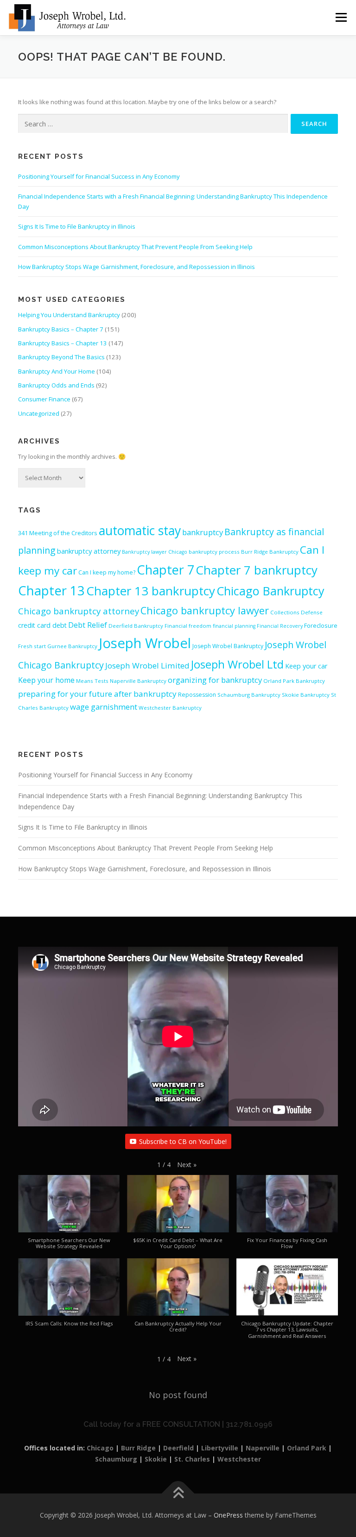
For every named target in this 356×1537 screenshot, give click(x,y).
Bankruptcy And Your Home (56, 371)
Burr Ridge (138, 1447)
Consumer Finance (44, 399)
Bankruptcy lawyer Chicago (154, 552)
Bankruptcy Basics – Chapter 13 (62, 343)
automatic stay (140, 530)
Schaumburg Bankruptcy (248, 694)
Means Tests (92, 680)
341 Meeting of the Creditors (57, 533)
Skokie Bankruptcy (306, 694)
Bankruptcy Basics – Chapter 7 (60, 329)
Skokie (156, 1459)
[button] (186, 1164)
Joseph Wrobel (145, 643)
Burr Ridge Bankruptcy (270, 551)
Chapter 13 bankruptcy (150, 590)
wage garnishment (103, 706)
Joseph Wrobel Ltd (237, 664)
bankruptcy (202, 532)
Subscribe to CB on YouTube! (183, 1141)
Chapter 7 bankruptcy (257, 570)
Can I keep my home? (106, 572)
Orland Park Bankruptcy (294, 680)
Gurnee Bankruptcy (72, 646)
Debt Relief (87, 625)
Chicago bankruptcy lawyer (204, 610)
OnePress (228, 1515)
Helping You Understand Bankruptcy (69, 315)
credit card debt (42, 625)
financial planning (234, 626)
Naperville (263, 1447)
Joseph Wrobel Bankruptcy (227, 646)
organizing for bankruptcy (215, 680)
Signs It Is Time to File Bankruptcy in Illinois (76, 226)
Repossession (197, 695)
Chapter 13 (51, 590)
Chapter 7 (165, 569)
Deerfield (178, 1447)
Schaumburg (116, 1459)
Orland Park (306, 1447)
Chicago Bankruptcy (270, 591)
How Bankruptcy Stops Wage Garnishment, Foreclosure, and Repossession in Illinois (136, 266)
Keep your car (306, 666)
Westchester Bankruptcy (170, 707)
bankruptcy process (214, 551)
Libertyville (219, 1447)
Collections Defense (296, 612)
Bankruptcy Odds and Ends (56, 385)
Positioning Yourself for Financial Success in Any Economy (99, 176)
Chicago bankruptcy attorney (78, 611)
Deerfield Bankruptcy (135, 625)
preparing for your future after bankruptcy (97, 693)
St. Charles (192, 1459)
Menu (341, 17)
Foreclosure (320, 625)
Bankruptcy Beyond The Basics (61, 357)
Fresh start (32, 646)
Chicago (100, 1447)
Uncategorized (38, 413)
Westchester (239, 1459)
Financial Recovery (280, 626)
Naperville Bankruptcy (138, 680)
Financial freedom (188, 625)
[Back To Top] (178, 1493)
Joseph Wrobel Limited (147, 665)
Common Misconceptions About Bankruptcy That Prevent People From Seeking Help (135, 247)
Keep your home (46, 680)
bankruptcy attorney (89, 551)
